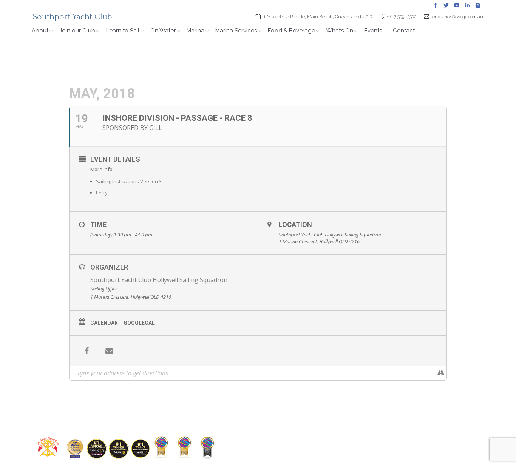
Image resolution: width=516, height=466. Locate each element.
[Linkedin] (467, 5)
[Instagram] (477, 5)
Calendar (104, 323)
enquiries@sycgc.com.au (457, 16)
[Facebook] (435, 5)
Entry (102, 192)
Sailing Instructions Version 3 (129, 181)
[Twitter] (446, 5)
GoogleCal (139, 323)
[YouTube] (456, 5)
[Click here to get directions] (440, 373)
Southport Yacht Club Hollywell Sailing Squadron (158, 280)
